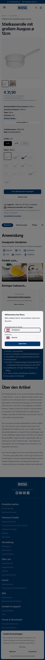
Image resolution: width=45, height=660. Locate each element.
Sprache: (8, 335)
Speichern (22, 343)
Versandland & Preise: (14, 327)
